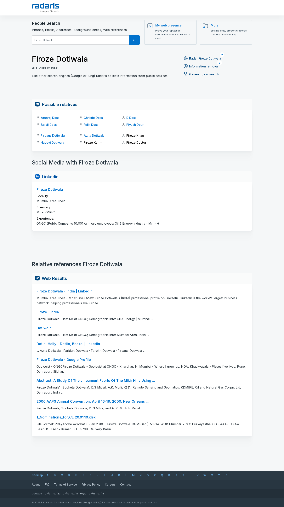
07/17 (83, 493)
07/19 (66, 493)
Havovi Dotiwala (52, 142)
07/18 (74, 493)
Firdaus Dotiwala (53, 135)
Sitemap (37, 475)
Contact (125, 484)
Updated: (37, 493)
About (36, 484)
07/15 (101, 493)
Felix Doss (91, 125)
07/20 (57, 493)
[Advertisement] (142, 90)
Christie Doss (93, 118)
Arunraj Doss (50, 118)
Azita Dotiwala (94, 135)
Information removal (204, 66)
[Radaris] (45, 6)
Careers (110, 484)
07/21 (48, 493)
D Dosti (131, 118)
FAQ (46, 484)
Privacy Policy (91, 484)
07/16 (92, 493)
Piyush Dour (135, 125)
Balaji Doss (49, 125)
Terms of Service (65, 484)
